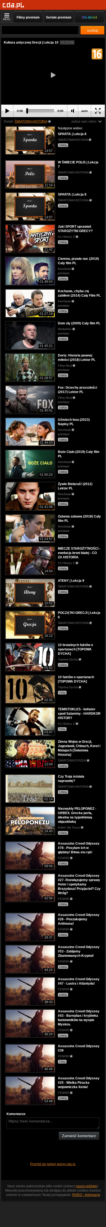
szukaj (92, 30)
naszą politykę (86, 1186)
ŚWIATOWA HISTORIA (30, 121)
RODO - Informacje (86, 1195)
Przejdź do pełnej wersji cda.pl (53, 1164)
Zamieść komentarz (79, 1136)
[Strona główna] (13, 5)
